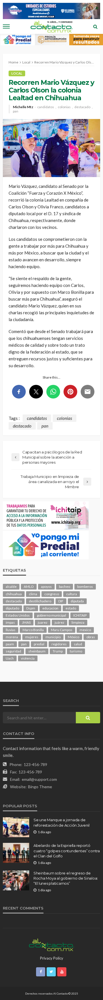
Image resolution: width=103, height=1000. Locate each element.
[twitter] (51, 971)
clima (33, 594)
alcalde (11, 586)
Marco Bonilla (33, 630)
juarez (42, 622)
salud (78, 644)
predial (39, 644)
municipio (53, 637)
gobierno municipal (51, 615)
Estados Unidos (18, 615)
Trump (58, 651)
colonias (64, 107)
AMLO (29, 586)
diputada (77, 601)
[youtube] (61, 971)
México (73, 637)
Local (16, 73)
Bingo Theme (40, 786)
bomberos (85, 586)
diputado (12, 608)
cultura (71, 594)
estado (71, 608)
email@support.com (39, 779)
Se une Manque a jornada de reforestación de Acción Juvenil (61, 822)
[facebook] (40, 971)
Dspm (30, 608)
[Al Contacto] (51, 943)
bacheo (64, 586)
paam (10, 644)
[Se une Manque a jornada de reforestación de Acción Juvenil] (16, 827)
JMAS (26, 622)
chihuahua (14, 594)
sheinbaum (36, 651)
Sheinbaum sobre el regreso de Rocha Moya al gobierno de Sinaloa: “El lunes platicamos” (65, 878)
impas (10, 622)
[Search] (95, 26)
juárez (59, 622)
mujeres (31, 637)
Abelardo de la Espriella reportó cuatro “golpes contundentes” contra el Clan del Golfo (66, 850)
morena (12, 637)
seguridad (13, 651)
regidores (59, 644)
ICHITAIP (80, 615)
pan (15, 111)
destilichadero (40, 601)
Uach (10, 658)
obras (90, 637)
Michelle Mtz (23, 107)
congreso (51, 594)
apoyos (46, 586)
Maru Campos (61, 630)
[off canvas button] (6, 26)
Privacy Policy (51, 958)
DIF (61, 601)
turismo (76, 651)
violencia (28, 658)
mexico (85, 630)
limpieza (78, 622)
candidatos (45, 107)
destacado (82, 107)
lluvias (10, 630)
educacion (50, 608)
